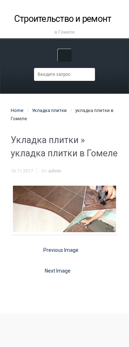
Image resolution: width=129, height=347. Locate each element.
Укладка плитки (49, 110)
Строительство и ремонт (62, 19)
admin (54, 171)
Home (17, 110)
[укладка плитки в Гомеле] (64, 209)
